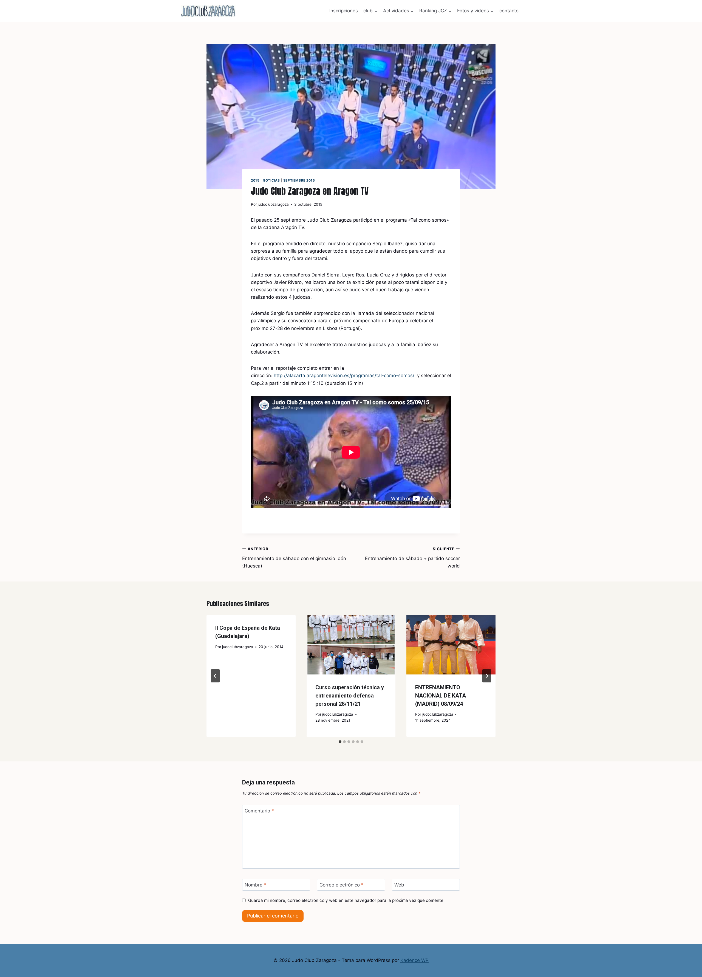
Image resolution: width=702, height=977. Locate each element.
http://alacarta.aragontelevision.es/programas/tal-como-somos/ (344, 375)
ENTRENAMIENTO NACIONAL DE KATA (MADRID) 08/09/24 (440, 695)
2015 (255, 180)
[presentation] (351, 644)
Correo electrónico (341, 885)
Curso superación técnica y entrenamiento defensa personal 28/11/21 (349, 695)
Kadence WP (414, 960)
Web (399, 885)
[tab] (340, 741)
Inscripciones (343, 10)
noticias (271, 180)
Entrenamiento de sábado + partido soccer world (412, 558)
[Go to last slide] (215, 675)
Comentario (259, 811)
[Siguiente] (486, 675)
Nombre (255, 885)
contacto (509, 10)
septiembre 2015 (299, 180)
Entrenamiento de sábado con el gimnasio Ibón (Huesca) (294, 558)
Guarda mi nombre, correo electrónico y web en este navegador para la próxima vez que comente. (346, 900)
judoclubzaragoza (273, 204)
